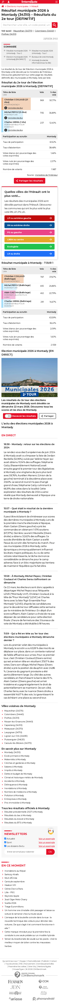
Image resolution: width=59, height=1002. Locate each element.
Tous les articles (11, 964)
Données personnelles (45, 964)
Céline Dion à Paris (14, 889)
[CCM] (44, 981)
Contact (53, 961)
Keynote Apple (12, 896)
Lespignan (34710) (13, 732)
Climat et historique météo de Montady (23, 777)
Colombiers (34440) (44, 31)
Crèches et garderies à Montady (19, 763)
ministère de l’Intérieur (46, 175)
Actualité (10, 838)
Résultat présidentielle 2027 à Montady (23, 812)
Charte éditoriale (33, 961)
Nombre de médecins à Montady (20, 792)
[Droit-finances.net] (44, 987)
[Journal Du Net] (15, 987)
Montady (35, 60)
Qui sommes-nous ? (10, 961)
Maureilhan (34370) (22, 31)
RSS (20, 964)
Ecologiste (12, 246)
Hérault (34, 6)
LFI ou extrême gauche (19, 218)
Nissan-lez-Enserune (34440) (18, 721)
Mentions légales (44, 967)
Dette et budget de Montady (18, 774)
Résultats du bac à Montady (17, 815)
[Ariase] (15, 998)
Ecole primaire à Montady (16, 756)
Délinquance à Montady (15, 784)
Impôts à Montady (13, 770)
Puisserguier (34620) (14, 739)
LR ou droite (13, 253)
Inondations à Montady (15, 788)
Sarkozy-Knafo (12, 874)
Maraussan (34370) (13, 728)
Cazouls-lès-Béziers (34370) (18, 743)
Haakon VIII (10, 885)
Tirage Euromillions (14, 906)
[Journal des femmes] (15, 981)
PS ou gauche (14, 232)
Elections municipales (17, 6)
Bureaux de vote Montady (43, 57)
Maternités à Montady (15, 759)
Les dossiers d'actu (15, 846)
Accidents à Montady (14, 781)
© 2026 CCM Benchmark (36, 969)
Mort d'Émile (11, 878)
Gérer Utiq (32, 967)
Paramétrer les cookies (17, 967)
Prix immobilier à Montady (17, 802)
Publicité (45, 961)
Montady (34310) (12, 752)
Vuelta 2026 (10, 903)
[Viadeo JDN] (44, 993)
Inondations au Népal (15, 871)
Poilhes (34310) (8, 34)
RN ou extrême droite (18, 225)
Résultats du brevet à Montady (19, 819)
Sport (9, 842)
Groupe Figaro (18, 969)
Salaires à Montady (13, 766)
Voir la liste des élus (15, 108)
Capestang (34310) (13, 725)
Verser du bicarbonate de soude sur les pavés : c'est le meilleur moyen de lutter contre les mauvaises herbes (31, 942)
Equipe (23, 961)
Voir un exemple (47, 838)
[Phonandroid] (44, 999)
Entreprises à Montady (15, 799)
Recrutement (29, 964)
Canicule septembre (15, 881)
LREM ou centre (15, 239)
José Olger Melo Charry (16, 899)
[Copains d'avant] (15, 993)
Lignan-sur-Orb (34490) (15, 736)
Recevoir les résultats (24, 416)
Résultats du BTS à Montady (18, 822)
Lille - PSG (10, 892)
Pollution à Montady (14, 795)
